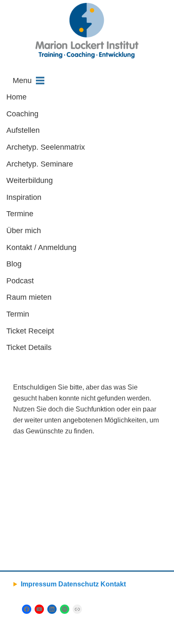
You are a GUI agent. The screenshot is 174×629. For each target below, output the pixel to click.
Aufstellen (23, 130)
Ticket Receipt (30, 331)
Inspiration (23, 197)
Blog (14, 264)
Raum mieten (29, 297)
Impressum (39, 584)
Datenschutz (78, 584)
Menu (22, 80)
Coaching (22, 114)
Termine (19, 214)
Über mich (23, 230)
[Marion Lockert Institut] (86, 31)
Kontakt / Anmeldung (41, 247)
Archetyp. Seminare (39, 164)
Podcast (20, 281)
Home (16, 97)
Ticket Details (29, 347)
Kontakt (113, 584)
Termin (17, 314)
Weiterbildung (29, 180)
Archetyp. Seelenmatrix (45, 147)
